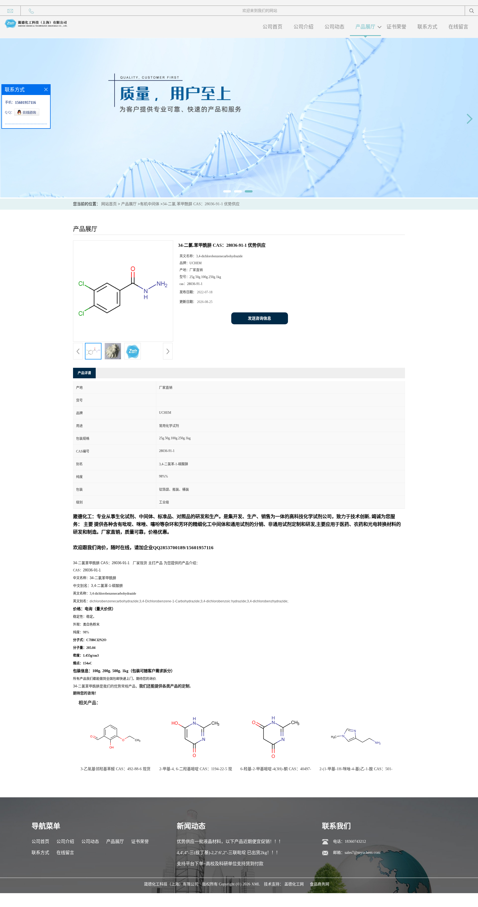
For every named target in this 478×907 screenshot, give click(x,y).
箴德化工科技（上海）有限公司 (171, 884)
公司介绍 (303, 27)
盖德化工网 (294, 884)
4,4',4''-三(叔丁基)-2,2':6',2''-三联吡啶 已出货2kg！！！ (228, 852)
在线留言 (458, 27)
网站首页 (109, 204)
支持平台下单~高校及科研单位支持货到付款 (220, 863)
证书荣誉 (396, 27)
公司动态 (334, 27)
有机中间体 (149, 204)
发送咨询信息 (259, 318)
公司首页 (272, 27)
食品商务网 (319, 884)
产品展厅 (365, 27)
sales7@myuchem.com (362, 853)
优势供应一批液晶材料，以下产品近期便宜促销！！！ (230, 841)
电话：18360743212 (349, 841)
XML (255, 884)
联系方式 (427, 27)
